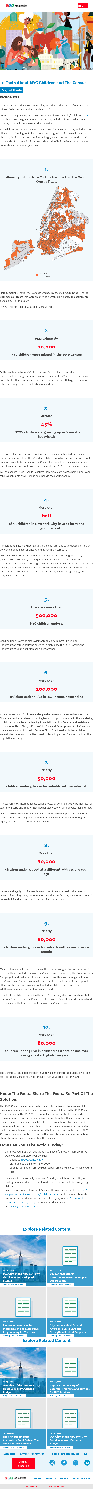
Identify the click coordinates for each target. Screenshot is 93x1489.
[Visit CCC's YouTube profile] (87, 1463)
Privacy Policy (37, 1478)
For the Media (64, 1478)
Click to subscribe (23, 1463)
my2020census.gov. (31, 1159)
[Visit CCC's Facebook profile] (64, 1463)
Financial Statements (81, 1478)
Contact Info (51, 1478)
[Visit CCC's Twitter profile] (52, 1463)
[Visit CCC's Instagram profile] (75, 1463)
